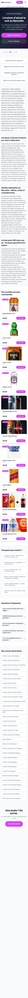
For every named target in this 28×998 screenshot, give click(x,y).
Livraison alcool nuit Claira (10, 725)
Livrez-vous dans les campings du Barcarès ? (14, 624)
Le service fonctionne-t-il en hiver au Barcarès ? (14, 631)
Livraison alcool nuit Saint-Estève (12, 678)
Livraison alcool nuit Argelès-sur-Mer (13, 696)
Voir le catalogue (14, 41)
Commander (21, 318)
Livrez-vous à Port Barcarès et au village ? (14, 609)
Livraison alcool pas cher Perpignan (12, 748)
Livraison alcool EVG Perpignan (11, 794)
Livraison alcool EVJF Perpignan (11, 789)
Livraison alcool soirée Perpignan (12, 780)
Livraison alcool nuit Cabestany (11, 660)
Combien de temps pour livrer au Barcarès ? (14, 617)
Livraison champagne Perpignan (11, 753)
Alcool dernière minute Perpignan (12, 798)
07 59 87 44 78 (14, 824)
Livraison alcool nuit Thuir (10, 687)
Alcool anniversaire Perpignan (11, 775)
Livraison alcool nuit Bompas (10, 674)
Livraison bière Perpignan (10, 766)
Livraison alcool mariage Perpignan (12, 784)
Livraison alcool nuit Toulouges (11, 734)
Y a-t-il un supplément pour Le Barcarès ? (14, 639)
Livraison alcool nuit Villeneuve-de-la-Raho (13, 711)
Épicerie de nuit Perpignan (10, 744)
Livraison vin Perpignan (9, 771)
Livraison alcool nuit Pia (9, 721)
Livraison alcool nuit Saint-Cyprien (12, 692)
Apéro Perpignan (7, 739)
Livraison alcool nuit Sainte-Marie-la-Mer (14, 701)
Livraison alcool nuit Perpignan (11, 656)
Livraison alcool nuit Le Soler (10, 730)
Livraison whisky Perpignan (10, 757)
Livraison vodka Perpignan (10, 762)
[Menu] (25, 2)
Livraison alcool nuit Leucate (10, 716)
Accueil (3, 6)
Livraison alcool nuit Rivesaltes (11, 669)
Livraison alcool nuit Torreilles (11, 706)
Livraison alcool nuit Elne (9, 683)
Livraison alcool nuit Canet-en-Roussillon (14, 665)
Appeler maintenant (14, 35)
